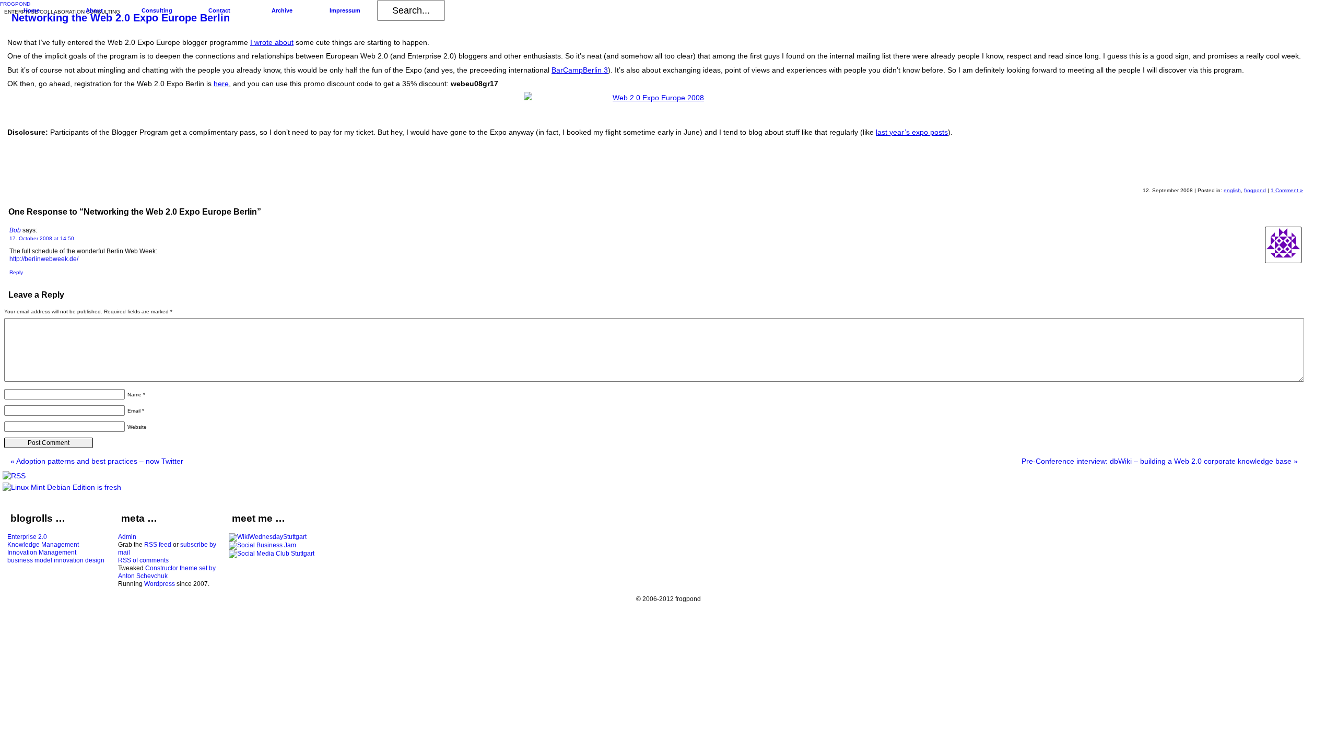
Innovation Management (41, 552)
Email (135, 411)
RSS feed (157, 544)
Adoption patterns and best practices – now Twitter (96, 461)
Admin (127, 536)
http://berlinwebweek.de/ (43, 259)
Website (137, 427)
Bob (15, 230)
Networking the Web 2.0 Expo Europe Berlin (120, 18)
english (1232, 190)
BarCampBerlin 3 (580, 70)
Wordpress (159, 584)
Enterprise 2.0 (27, 536)
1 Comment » (1287, 190)
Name (136, 394)
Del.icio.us (1240, 171)
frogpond (1255, 190)
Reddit (1215, 171)
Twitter (1290, 171)
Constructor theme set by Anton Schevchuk (167, 572)
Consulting (157, 10)
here (221, 83)
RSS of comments (143, 560)
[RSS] (14, 476)
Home (32, 10)
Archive (282, 10)
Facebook (1265, 171)
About (94, 10)
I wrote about (272, 42)
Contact (219, 10)
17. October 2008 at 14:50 (41, 238)
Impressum (345, 10)
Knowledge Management (43, 544)
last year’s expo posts (912, 132)
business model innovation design (55, 560)
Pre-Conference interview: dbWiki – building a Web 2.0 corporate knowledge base (1160, 461)
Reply (16, 272)
